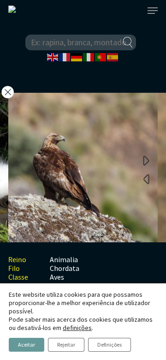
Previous (146, 178)
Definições (109, 344)
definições (77, 328)
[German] (77, 56)
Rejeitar (66, 344)
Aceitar (26, 344)
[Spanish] (113, 56)
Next (146, 160)
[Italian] (89, 56)
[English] (53, 56)
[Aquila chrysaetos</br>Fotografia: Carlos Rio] (83, 169)
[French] (65, 56)
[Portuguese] (101, 56)
